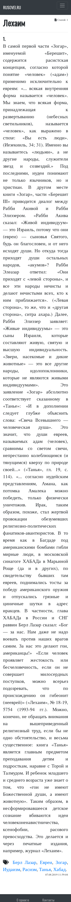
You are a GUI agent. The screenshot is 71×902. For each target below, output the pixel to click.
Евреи (46, 862)
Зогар (61, 862)
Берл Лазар (24, 862)
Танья (45, 869)
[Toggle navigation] (62, 5)
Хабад (59, 869)
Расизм (29, 869)
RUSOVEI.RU (12, 7)
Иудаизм (11, 869)
